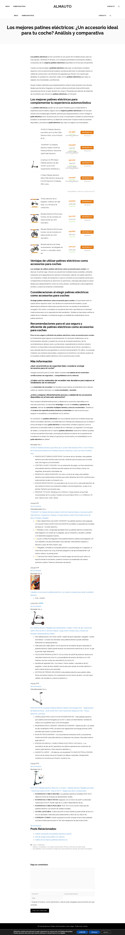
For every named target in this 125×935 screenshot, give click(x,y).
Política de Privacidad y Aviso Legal (62, 926)
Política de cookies (81, 926)
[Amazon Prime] (40, 603)
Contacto (111, 6)
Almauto (63, 6)
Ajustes (105, 932)
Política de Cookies (66, 931)
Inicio (7, 6)
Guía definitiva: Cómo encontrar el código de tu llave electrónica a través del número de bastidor (62, 849)
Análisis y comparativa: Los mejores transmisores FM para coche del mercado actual (59, 847)
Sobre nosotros (19, 6)
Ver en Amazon (35, 506)
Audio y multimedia (38, 845)
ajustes (62, 933)
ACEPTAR (82, 932)
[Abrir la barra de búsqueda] (118, 6)
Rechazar (94, 932)
